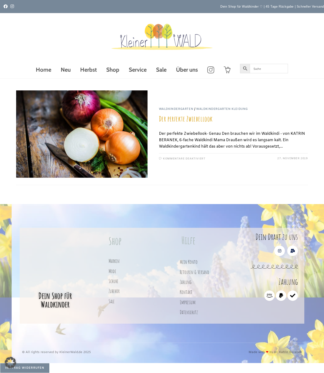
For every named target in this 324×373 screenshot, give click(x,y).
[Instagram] (279, 251)
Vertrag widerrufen (25, 368)
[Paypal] (281, 295)
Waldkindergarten (176, 109)
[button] (10, 362)
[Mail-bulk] (292, 251)
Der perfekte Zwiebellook (186, 118)
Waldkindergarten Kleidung (222, 109)
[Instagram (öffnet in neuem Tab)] (12, 6)
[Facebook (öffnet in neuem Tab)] (6, 6)
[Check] (292, 295)
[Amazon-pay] (269, 295)
